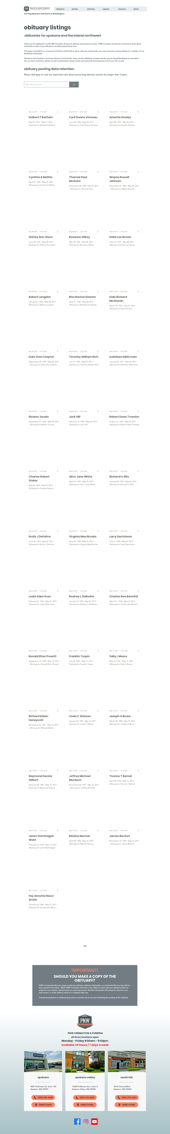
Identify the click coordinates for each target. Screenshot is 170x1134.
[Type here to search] (74, 84)
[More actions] (58, 111)
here (38, 74)
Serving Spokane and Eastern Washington (44, 13)
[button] (108, 8)
